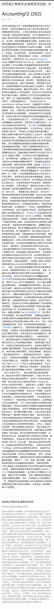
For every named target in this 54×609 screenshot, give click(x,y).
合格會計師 (42, 59)
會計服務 (33, 125)
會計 (23, 402)
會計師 (5, 279)
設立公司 (16, 363)
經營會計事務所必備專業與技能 (24, 4)
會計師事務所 (31, 312)
